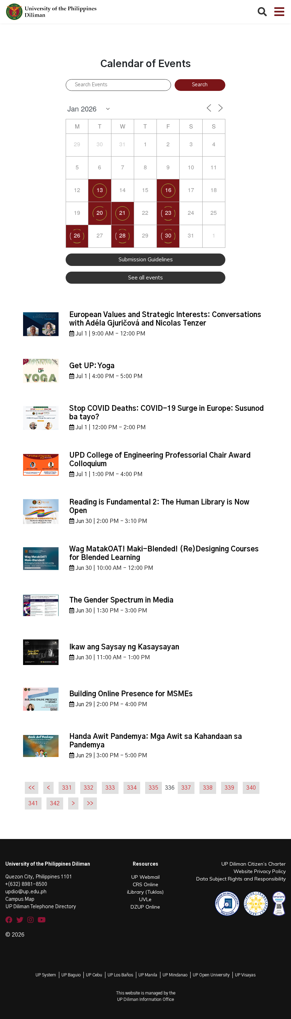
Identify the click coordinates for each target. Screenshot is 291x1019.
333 (110, 788)
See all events (145, 277)
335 (153, 788)
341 (33, 803)
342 (55, 803)
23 (168, 212)
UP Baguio (71, 975)
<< (31, 788)
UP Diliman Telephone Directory (40, 906)
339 (229, 788)
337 (186, 788)
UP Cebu (94, 975)
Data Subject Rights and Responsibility (241, 879)
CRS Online (145, 884)
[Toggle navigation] (279, 12)
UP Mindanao (175, 975)
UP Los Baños (120, 975)
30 (168, 235)
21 (122, 212)
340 (251, 788)
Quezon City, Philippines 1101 (38, 876)
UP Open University (211, 975)
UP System (45, 975)
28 (122, 235)
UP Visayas (245, 975)
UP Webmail (145, 877)
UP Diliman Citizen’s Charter (253, 864)
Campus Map (19, 899)
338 (208, 788)
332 (88, 788)
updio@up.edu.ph (25, 891)
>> (90, 803)
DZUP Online (145, 907)
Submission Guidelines (146, 259)
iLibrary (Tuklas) (145, 892)
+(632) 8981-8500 (26, 884)
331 (67, 788)
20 (100, 212)
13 (100, 190)
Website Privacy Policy (260, 871)
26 (77, 235)
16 (168, 190)
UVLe (145, 899)
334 (132, 788)
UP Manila (147, 975)
